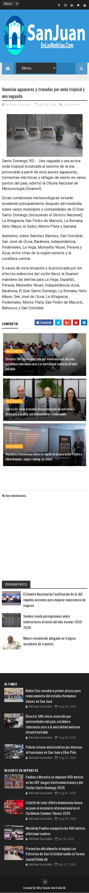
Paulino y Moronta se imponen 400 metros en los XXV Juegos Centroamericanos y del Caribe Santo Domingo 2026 (54, 782)
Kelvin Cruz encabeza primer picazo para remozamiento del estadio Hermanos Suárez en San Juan (53, 696)
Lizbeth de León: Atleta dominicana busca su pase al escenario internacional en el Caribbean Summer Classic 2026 (54, 808)
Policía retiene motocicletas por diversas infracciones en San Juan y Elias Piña (54, 749)
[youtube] (84, 5)
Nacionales (72, 104)
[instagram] (65, 5)
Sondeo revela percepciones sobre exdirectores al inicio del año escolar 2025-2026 (53, 621)
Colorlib (61, 888)
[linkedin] (72, 5)
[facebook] (59, 5)
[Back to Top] (45, 881)
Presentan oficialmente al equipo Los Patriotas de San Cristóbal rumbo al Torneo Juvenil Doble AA (55, 854)
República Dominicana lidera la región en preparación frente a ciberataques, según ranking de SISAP (43, 456)
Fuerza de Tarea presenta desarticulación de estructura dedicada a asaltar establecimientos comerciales (40, 411)
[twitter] (78, 5)
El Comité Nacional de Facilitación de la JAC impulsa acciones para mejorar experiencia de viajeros (54, 599)
